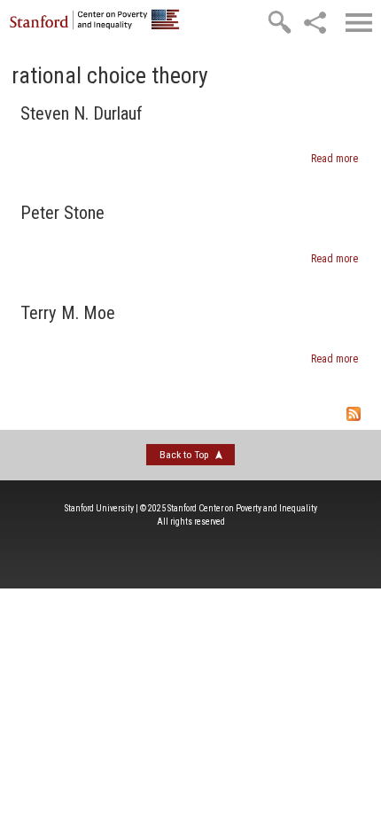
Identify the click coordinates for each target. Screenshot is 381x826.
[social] (314, 22)
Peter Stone (62, 212)
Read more (334, 158)
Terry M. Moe (67, 312)
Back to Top (183, 454)
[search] (279, 22)
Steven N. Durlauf (81, 113)
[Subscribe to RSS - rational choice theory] (190, 416)
